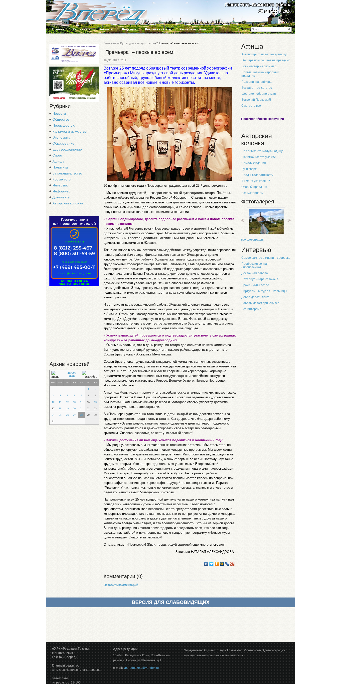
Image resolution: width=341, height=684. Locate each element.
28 (81, 415)
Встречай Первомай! (256, 99)
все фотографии (253, 239)
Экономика (61, 137)
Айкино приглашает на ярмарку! (264, 54)
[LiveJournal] (227, 564)
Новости (59, 113)
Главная (58, 29)
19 (67, 408)
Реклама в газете (158, 29)
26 (67, 415)
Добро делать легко (255, 297)
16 (95, 402)
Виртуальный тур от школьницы (264, 291)
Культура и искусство (69, 131)
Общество (60, 119)
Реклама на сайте (192, 29)
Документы (61, 197)
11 (60, 402)
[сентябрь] (89, 375)
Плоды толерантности (257, 175)
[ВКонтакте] (206, 564)
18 (60, 408)
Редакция (129, 29)
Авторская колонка (67, 203)
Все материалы (252, 193)
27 (74, 415)
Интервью (60, 185)
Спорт (57, 155)
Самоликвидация (253, 163)
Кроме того (61, 179)
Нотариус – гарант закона (259, 279)
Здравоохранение (67, 149)
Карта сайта (82, 29)
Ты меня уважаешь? (255, 181)
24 (53, 415)
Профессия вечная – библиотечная (256, 265)
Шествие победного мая (258, 93)
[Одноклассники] (216, 564)
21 (81, 408)
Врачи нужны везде (255, 285)
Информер (61, 191)
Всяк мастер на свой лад (258, 66)
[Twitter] (211, 564)
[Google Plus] (232, 564)
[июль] (56, 375)
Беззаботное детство (256, 87)
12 (67, 402)
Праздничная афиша (256, 82)
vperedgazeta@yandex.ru (141, 668)
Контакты (106, 29)
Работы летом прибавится (260, 303)
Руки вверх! (249, 169)
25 (60, 415)
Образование (63, 143)
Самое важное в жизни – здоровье (265, 257)
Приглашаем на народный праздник (260, 74)
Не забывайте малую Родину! (262, 151)
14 (81, 402)
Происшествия (64, 125)
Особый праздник (254, 187)
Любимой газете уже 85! (258, 157)
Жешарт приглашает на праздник (265, 60)
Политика (60, 167)
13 (74, 402)
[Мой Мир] (222, 564)
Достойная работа (254, 273)
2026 (72, 376)
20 (74, 408)
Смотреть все (251, 105)
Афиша (58, 161)
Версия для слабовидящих (170, 602)
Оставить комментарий (121, 585)
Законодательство (67, 173)
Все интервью (251, 309)
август (71, 372)
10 (53, 402)
